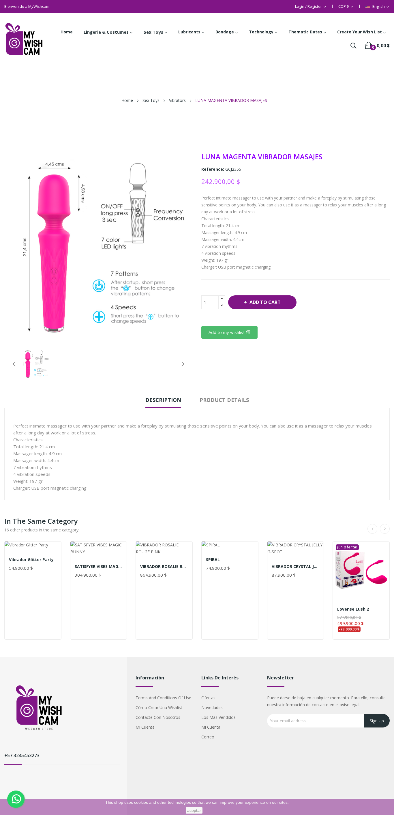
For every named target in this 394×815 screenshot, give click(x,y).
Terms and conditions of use (163, 697)
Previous (14, 364)
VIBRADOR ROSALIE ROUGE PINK (164, 566)
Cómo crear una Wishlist (159, 707)
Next (183, 364)
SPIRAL (213, 559)
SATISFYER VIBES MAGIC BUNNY (99, 566)
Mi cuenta (145, 727)
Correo (207, 737)
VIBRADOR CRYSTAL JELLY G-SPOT (296, 566)
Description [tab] (163, 399)
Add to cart (265, 302)
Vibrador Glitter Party (31, 559)
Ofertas (208, 697)
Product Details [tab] (224, 399)
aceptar (194, 810)
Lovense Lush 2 (353, 609)
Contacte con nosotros (158, 717)
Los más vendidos (218, 717)
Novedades (212, 707)
